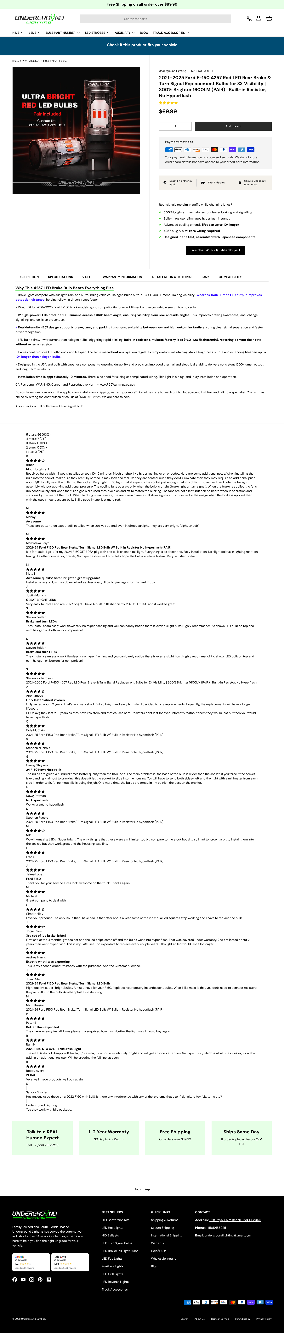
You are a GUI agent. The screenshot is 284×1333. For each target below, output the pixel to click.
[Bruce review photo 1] (41, 504)
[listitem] (31, 1262)
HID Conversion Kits (115, 1220)
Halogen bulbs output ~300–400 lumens (141, 295)
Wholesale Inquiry (163, 1259)
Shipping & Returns (164, 1220)
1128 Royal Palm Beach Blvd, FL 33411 (235, 1220)
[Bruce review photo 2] (72, 504)
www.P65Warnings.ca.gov (117, 384)
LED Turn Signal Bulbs (117, 1243)
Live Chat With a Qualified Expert (215, 250)
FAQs (205, 277)
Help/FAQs (158, 1251)
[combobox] (155, 18)
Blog (154, 1266)
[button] (168, 103)
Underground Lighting (172, 71)
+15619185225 (216, 1228)
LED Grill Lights (112, 1274)
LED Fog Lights (112, 1259)
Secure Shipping (162, 1228)
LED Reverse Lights (115, 1282)
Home (15, 61)
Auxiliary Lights (112, 1266)
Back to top (142, 1189)
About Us (200, 1318)
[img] (35, 461)
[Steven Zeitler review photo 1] (47, 635)
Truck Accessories (115, 1289)
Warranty (157, 1243)
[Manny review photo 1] (42, 530)
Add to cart (233, 126)
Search (184, 1318)
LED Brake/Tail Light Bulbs (120, 1251)
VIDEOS (88, 277)
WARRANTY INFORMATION (122, 277)
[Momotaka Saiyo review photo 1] (48, 560)
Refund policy (242, 1318)
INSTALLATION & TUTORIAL (171, 277)
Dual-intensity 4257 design (38, 327)
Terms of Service (220, 1318)
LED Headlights (112, 1228)
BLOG (144, 33)
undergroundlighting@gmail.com (228, 1235)
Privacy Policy (264, 1318)
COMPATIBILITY (230, 277)
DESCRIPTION (29, 277)
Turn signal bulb (72, 406)
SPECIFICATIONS (60, 277)
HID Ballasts (110, 1235)
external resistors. (40, 344)
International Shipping (166, 1235)
